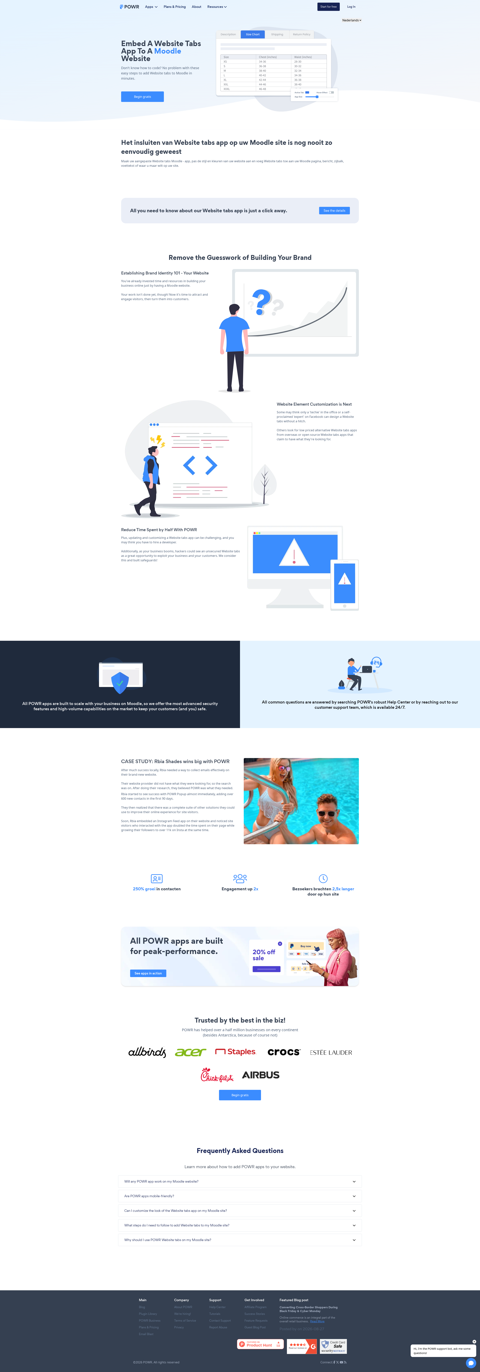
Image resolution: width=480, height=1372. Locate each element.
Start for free (328, 7)
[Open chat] (471, 1363)
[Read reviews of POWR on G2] (302, 1346)
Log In (351, 7)
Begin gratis (142, 97)
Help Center (398, 702)
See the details (334, 210)
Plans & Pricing (175, 6)
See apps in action (148, 973)
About (196, 6)
